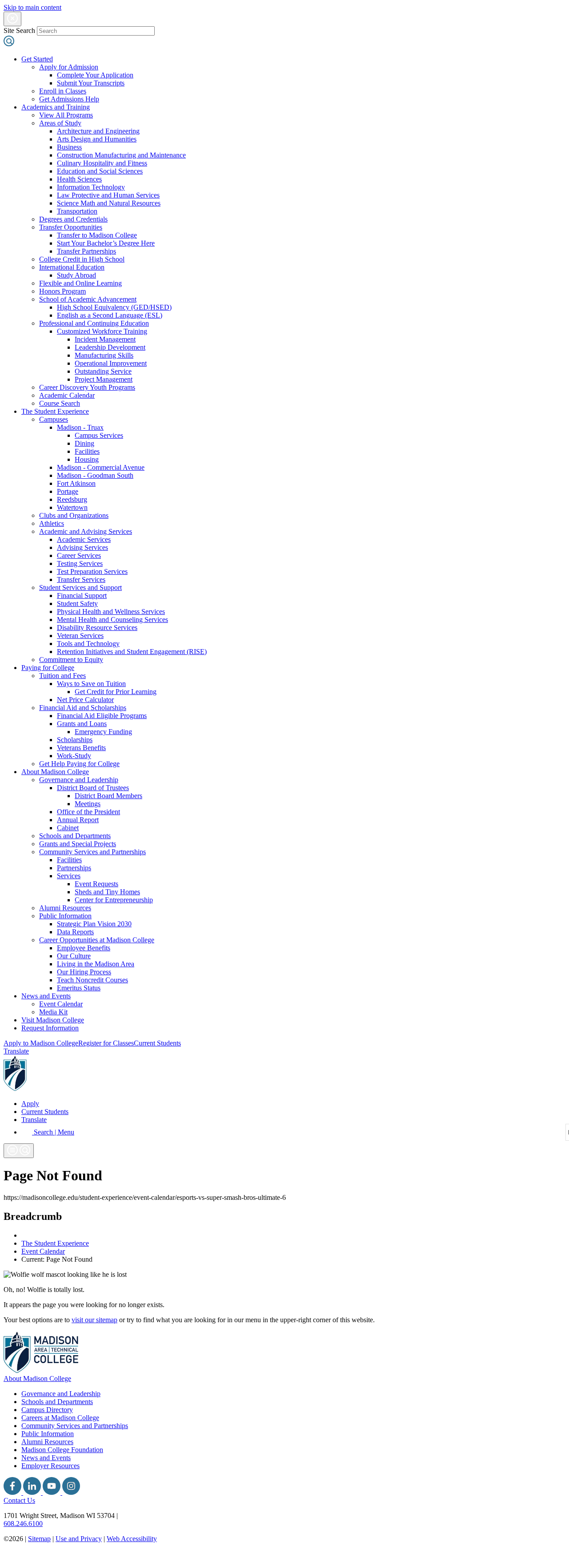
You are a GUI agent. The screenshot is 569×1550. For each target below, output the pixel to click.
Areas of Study (60, 123)
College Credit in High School (81, 259)
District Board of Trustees (93, 787)
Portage (67, 491)
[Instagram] (71, 1492)
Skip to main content (32, 7)
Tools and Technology (88, 643)
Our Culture (74, 956)
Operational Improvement (111, 363)
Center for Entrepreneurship (114, 900)
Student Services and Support (80, 587)
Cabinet (68, 828)
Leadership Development (110, 347)
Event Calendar (61, 1004)
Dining (84, 443)
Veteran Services (80, 635)
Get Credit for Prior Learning (115, 691)
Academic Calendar (67, 395)
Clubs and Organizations (73, 515)
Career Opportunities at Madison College (96, 940)
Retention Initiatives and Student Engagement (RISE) (132, 651)
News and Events (46, 996)
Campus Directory (47, 1409)
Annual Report (78, 819)
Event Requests (96, 884)
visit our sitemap (94, 1320)
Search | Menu (53, 1132)
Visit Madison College (52, 1020)
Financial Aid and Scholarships (82, 707)
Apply (30, 1103)
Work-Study (74, 755)
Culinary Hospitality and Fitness (102, 163)
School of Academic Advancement (87, 299)
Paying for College (47, 667)
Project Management (103, 379)
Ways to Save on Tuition (91, 683)
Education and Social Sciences (100, 171)
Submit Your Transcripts (90, 83)
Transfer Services (81, 579)
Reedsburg (72, 499)
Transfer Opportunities (70, 227)
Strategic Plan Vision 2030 (94, 924)
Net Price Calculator (85, 699)
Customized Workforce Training (102, 331)
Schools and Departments (75, 836)
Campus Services (99, 435)
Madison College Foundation (62, 1449)
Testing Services (80, 563)
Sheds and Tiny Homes (107, 892)
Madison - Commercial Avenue (100, 467)
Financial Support (82, 595)
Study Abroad (76, 275)
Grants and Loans (82, 723)
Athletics (51, 523)
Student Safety (77, 603)
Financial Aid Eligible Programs (102, 715)
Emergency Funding (103, 731)
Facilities (87, 451)
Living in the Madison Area (95, 964)
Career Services (79, 555)
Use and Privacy (79, 1538)
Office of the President (88, 811)
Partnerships (74, 868)
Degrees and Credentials (73, 219)
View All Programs (66, 115)
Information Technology (91, 187)
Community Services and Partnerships (92, 852)
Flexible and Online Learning (80, 283)
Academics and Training (55, 107)
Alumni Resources (65, 908)
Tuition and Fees (62, 675)
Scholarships (74, 739)
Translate (16, 1051)
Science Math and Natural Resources (108, 203)
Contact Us (19, 1500)
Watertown (72, 507)
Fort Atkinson (76, 483)
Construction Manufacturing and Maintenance (121, 155)
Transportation (77, 211)
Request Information (50, 1028)
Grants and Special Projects (77, 844)
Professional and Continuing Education (94, 323)
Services (68, 876)
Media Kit (53, 1012)
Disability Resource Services (97, 627)
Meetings (87, 803)
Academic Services (84, 539)
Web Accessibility (132, 1538)
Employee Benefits (83, 948)
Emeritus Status (78, 988)
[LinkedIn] (33, 1492)
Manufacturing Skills (104, 355)
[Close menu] (12, 19)
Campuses (53, 419)
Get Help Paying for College (79, 763)
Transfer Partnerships (86, 251)
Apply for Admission (68, 67)
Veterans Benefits (81, 747)
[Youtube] (52, 1492)
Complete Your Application (95, 75)
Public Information (65, 916)
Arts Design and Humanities (96, 139)
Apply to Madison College (41, 1043)
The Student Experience (55, 411)
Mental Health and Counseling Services (112, 619)
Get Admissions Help (69, 99)
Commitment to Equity (71, 659)
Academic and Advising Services (85, 531)
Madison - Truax (80, 427)
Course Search (59, 403)
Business (69, 147)
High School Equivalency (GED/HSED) (114, 307)
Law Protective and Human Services (108, 195)
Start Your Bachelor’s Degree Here (106, 243)
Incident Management (105, 339)
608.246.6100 (23, 1523)
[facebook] (13, 1492)
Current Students (157, 1043)
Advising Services (82, 547)
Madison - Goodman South (95, 475)
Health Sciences (79, 179)
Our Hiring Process (84, 972)
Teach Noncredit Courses (92, 980)
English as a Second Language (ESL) (109, 315)
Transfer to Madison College (97, 235)
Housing (87, 459)
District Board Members (108, 795)
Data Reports (75, 932)
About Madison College (55, 771)
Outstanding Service (103, 371)
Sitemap (39, 1538)
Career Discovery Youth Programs (87, 387)
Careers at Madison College (60, 1417)
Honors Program (62, 291)
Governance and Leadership (78, 779)
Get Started (37, 59)
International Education (71, 267)
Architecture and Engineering (98, 131)
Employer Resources (50, 1465)
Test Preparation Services (92, 571)
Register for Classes (106, 1043)
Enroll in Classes (62, 91)
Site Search (19, 30)
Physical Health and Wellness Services (111, 611)
